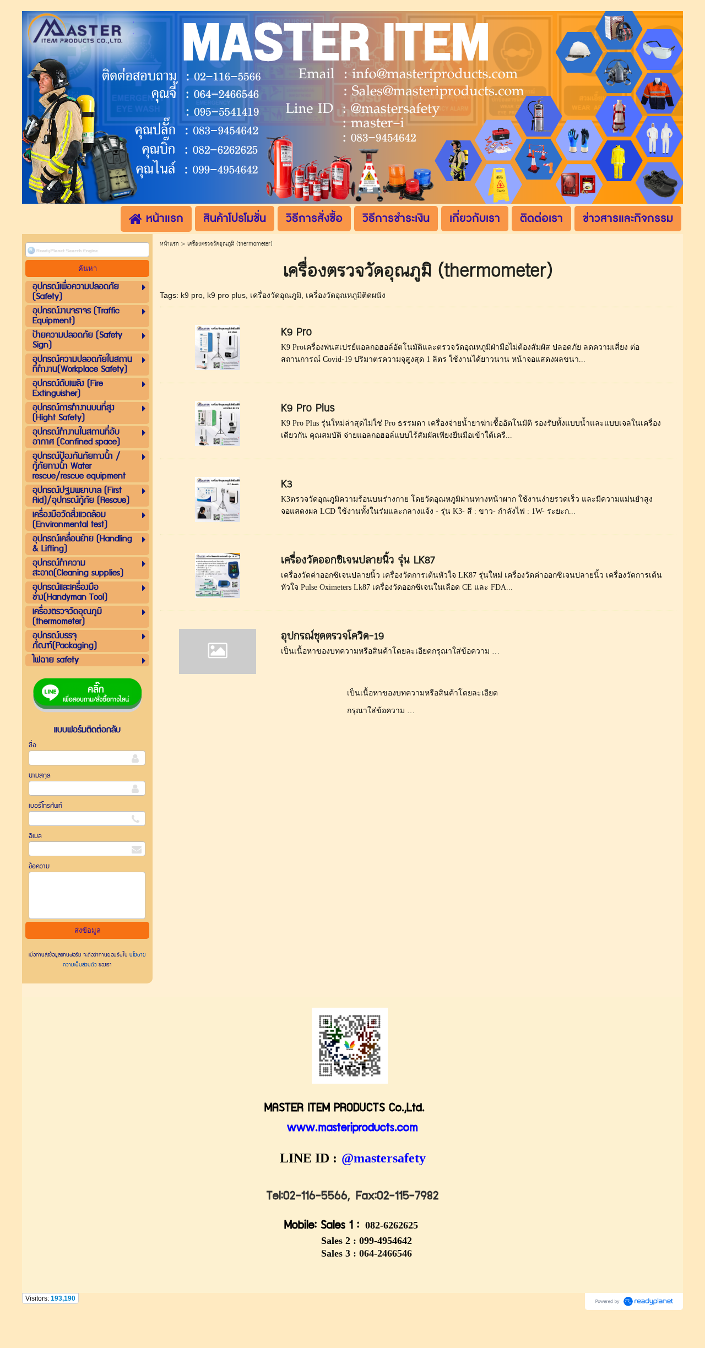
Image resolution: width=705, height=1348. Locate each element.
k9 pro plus (226, 295)
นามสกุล (40, 775)
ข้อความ (39, 866)
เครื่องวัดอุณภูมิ (275, 295)
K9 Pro (296, 332)
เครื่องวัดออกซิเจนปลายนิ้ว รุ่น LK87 (358, 560)
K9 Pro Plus (308, 408)
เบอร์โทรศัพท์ (45, 806)
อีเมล (35, 836)
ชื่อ (32, 745)
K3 (286, 484)
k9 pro (192, 295)
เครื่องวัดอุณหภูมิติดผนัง (346, 295)
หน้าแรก (169, 244)
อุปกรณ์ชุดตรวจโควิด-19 (332, 636)
